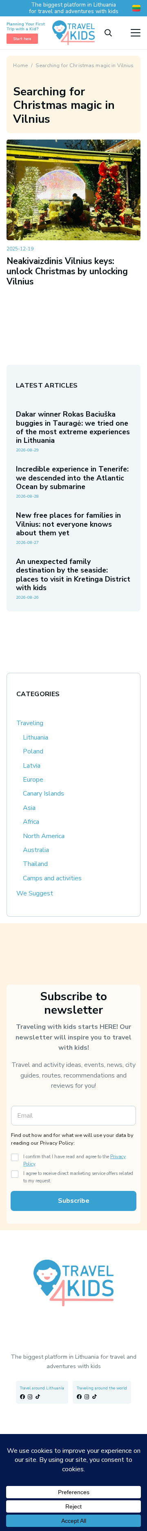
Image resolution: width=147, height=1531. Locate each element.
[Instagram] (30, 1397)
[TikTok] (38, 1396)
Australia (36, 850)
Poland (33, 751)
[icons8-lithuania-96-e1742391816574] (136, 8)
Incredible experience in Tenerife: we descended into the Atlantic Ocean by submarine (72, 477)
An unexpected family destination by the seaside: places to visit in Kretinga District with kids (73, 574)
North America (44, 836)
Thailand (35, 863)
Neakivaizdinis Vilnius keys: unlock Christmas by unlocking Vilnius (67, 271)
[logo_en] (73, 32)
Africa (31, 821)
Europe (33, 779)
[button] (108, 32)
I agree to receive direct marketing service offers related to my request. (78, 1177)
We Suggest (34, 893)
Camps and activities (52, 878)
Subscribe (73, 1200)
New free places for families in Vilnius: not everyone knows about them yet (68, 523)
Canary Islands (43, 793)
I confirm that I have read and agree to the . (74, 1160)
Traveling (29, 723)
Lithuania (35, 737)
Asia (29, 807)
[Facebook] (22, 1396)
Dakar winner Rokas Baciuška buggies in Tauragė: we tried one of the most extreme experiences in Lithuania (73, 427)
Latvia (31, 765)
